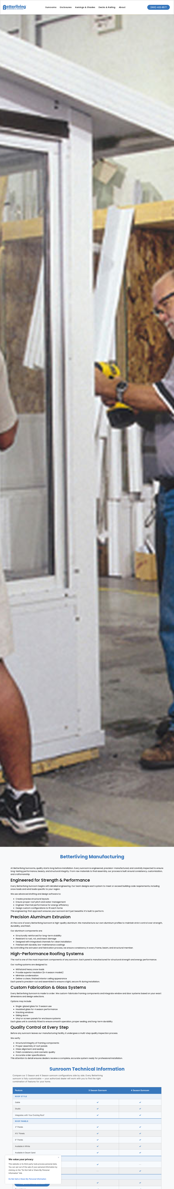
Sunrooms (50, 7)
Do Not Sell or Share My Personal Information (27, 1179)
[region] (33, 1169)
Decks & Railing (107, 7)
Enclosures (66, 7)
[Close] (58, 1157)
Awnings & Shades (85, 7)
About (122, 7)
